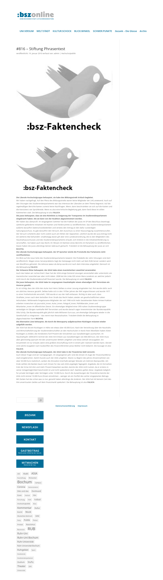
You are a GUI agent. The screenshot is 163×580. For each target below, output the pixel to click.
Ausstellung (21, 478)
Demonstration (33, 487)
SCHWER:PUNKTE (102, 31)
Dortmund (36, 491)
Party (19, 520)
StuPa (30, 562)
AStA (34, 473)
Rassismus (30, 524)
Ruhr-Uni (22, 533)
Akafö (25, 473)
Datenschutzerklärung (65, 406)
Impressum (82, 406)
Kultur (37, 508)
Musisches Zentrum (24, 516)
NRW (37, 516)
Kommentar (24, 508)
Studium (21, 562)
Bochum (24, 482)
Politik (27, 520)
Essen (19, 495)
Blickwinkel (33, 478)
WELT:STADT (43, 31)
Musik (28, 512)
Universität (21, 570)
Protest (20, 525)
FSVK (29, 500)
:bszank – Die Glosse (126, 31)
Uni (30, 566)
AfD (18, 474)
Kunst (19, 512)
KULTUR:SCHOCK (62, 31)
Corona (21, 486)
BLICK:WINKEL (82, 31)
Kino (34, 504)
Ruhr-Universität (25, 541)
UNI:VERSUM (27, 31)
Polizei (35, 520)
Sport (33, 550)
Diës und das (23, 491)
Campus (38, 483)
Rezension (21, 530)
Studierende (21, 554)
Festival (27, 495)
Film (34, 495)
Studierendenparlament (25, 558)
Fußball (37, 499)
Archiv (143, 31)
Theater (21, 566)
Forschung (21, 500)
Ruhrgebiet (22, 549)
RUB (31, 529)
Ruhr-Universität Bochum (28, 545)
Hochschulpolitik (68, 53)
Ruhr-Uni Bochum (27, 537)
